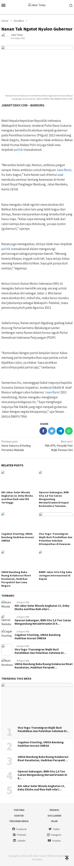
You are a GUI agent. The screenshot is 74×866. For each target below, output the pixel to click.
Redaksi (54, 810)
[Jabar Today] (37, 5)
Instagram (56, 834)
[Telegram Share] (60, 431)
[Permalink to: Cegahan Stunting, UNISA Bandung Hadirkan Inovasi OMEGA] (18, 521)
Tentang (18, 810)
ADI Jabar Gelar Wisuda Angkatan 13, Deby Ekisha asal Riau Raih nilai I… (42, 607)
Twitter (56, 829)
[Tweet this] (52, 431)
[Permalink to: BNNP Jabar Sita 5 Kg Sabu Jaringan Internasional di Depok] (56, 559)
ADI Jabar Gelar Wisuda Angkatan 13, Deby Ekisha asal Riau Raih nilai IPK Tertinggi (17, 497)
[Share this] (43, 431)
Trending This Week (16, 678)
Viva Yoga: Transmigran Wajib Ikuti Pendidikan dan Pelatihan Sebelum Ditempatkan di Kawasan (55, 539)
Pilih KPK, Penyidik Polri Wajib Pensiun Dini (59, 446)
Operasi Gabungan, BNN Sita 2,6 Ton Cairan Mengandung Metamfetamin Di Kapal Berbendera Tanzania (54, 499)
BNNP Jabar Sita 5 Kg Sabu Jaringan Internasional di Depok (55, 575)
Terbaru (7, 595)
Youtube (56, 840)
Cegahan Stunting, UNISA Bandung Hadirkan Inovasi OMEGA (17, 537)
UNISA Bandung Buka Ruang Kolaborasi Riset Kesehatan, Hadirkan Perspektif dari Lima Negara (16, 578)
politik (18, 150)
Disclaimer (54, 815)
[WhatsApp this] (69, 431)
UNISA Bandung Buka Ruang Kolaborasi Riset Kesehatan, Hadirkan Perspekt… (44, 665)
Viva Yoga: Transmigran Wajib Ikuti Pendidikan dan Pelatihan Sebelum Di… (40, 651)
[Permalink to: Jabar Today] (5, 36)
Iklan (54, 821)
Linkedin (21, 840)
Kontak (19, 815)
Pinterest (21, 834)
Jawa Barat (63, 170)
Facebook (21, 829)
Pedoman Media (18, 821)
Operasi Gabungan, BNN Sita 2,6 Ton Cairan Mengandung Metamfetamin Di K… (43, 622)
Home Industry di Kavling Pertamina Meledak (16, 446)
